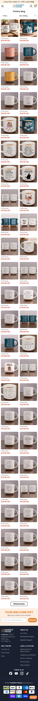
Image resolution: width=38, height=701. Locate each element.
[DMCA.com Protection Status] (6, 688)
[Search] (31, 6)
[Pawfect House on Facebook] (10, 673)
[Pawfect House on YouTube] (16, 673)
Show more (19, 603)
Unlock (32, 620)
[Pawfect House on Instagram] (21, 673)
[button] (27, 16)
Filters (5, 16)
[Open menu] (2, 6)
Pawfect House (16, 683)
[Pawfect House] (18, 6)
